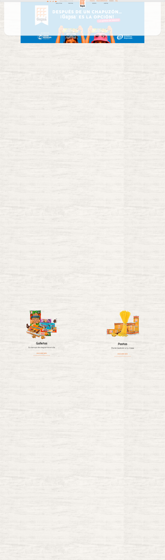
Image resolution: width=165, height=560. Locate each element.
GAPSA (106, 3)
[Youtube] (56, 1)
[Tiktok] (53, 1)
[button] (1, 29)
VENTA (94, 3)
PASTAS (70, 3)
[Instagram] (50, 1)
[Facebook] (47, 1)
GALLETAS (59, 3)
